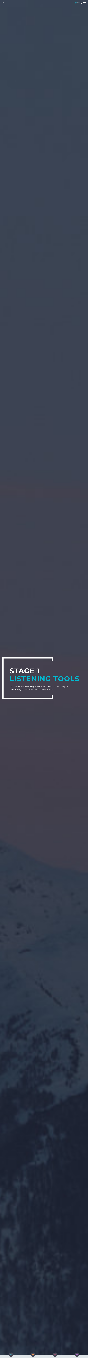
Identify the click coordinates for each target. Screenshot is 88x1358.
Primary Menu (3, 3)
